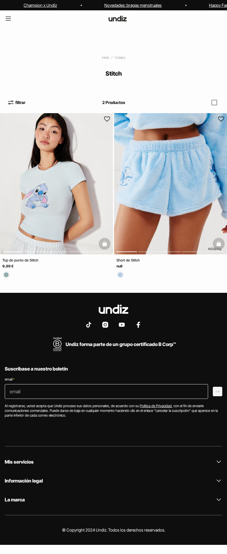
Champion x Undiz (40, 5)
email (9, 379)
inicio (105, 57)
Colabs (120, 57)
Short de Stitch (128, 260)
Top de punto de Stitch (20, 260)
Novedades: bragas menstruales (133, 5)
